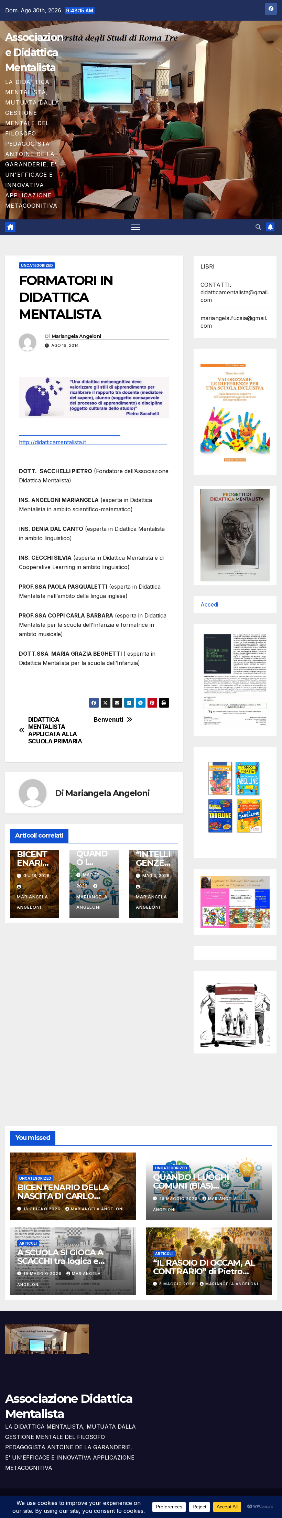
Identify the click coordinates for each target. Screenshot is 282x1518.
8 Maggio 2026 (177, 1283)
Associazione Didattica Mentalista (34, 52)
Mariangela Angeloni (76, 336)
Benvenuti (108, 719)
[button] (258, 226)
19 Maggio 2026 (43, 1273)
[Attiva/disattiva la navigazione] (135, 227)
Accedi (209, 604)
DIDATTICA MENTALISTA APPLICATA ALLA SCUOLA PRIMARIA (55, 730)
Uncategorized (37, 265)
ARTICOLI (28, 1243)
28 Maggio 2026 (179, 1198)
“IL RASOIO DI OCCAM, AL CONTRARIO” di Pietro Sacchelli (204, 1271)
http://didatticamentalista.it (93, 442)
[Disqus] (94, 1016)
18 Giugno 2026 (42, 1208)
